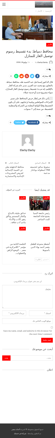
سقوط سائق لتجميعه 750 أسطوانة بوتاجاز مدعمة (40, 170)
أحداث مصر (16, 429)
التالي (38, 259)
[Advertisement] (27, 396)
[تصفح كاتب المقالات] (27, 140)
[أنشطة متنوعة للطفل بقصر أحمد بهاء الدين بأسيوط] (39, 234)
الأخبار (49, 45)
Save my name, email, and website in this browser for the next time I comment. (27, 332)
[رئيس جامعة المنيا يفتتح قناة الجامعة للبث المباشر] (39, 203)
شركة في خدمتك (20, 433)
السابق (45, 259)
